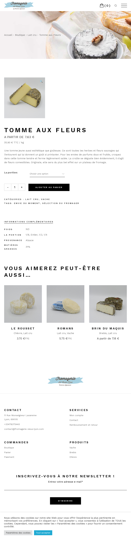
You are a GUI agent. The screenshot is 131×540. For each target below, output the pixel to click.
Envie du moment (27, 203)
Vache (45, 199)
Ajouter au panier (48, 187)
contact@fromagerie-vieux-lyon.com (24, 429)
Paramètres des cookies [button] (18, 533)
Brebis (103, 333)
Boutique (9, 447)
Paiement (9, 457)
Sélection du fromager (60, 203)
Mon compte (76, 415)
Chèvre (18, 333)
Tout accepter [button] (43, 533)
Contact (73, 420)
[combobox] (47, 174)
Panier (7, 452)
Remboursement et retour (83, 425)
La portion (10, 172)
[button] (41, 81)
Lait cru (32, 199)
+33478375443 (12, 424)
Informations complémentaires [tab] (29, 222)
